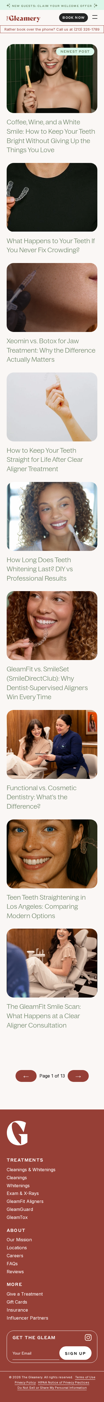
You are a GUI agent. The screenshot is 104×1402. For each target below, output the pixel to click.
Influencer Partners (27, 1318)
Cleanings (17, 1177)
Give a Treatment (25, 1294)
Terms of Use (85, 1377)
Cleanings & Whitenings (31, 1169)
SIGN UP (75, 1353)
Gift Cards (17, 1302)
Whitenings (18, 1185)
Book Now (73, 17)
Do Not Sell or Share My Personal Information (52, 1387)
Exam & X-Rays (23, 1193)
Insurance (17, 1310)
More (14, 1284)
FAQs (12, 1263)
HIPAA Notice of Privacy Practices (63, 1382)
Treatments (25, 1160)
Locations (17, 1247)
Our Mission (19, 1239)
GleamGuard (20, 1209)
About (16, 1230)
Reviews (15, 1271)
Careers (15, 1255)
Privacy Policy (25, 1382)
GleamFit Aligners (25, 1201)
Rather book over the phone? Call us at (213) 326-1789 (52, 29)
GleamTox (17, 1217)
